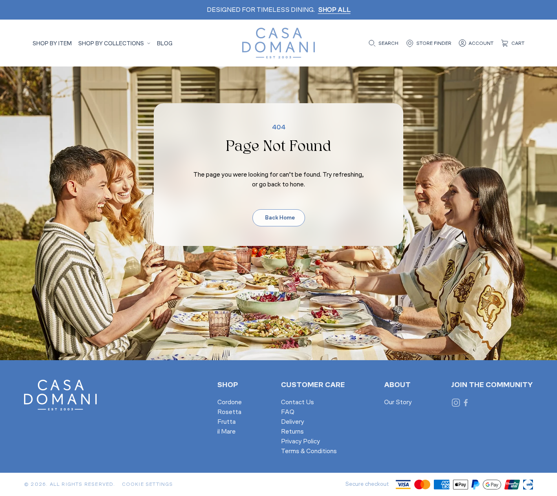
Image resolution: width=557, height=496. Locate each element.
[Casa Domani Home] (278, 43)
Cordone (229, 402)
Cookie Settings (147, 484)
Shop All (334, 10)
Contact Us (297, 402)
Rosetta (229, 412)
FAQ (287, 412)
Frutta (226, 422)
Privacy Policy (300, 441)
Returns (292, 432)
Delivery (292, 422)
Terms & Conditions (309, 451)
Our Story (398, 402)
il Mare (226, 432)
